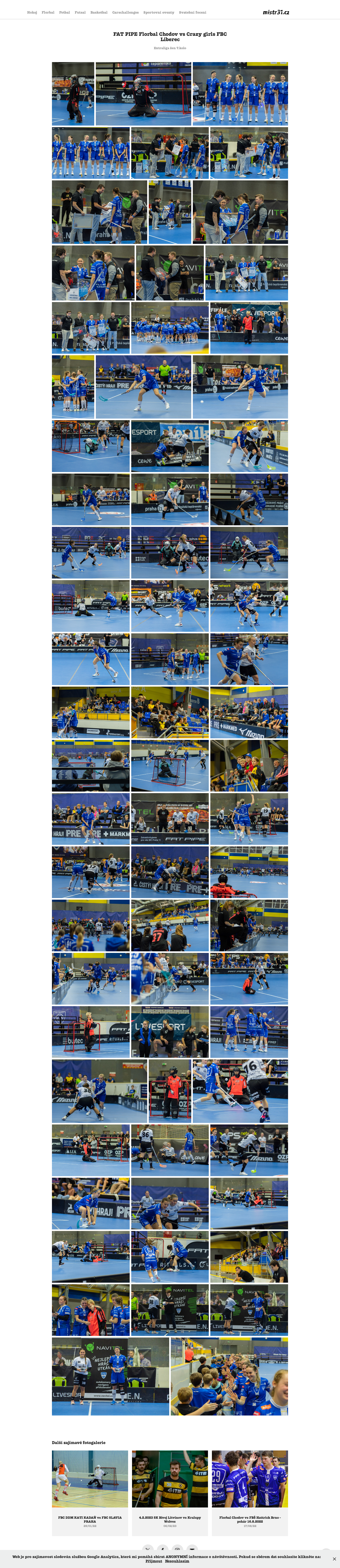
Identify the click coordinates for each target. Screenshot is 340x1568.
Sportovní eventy (158, 12)
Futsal (80, 12)
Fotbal (64, 12)
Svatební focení (192, 12)
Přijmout (154, 1561)
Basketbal (99, 12)
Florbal (48, 12)
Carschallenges (125, 12)
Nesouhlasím (177, 1561)
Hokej (32, 12)
